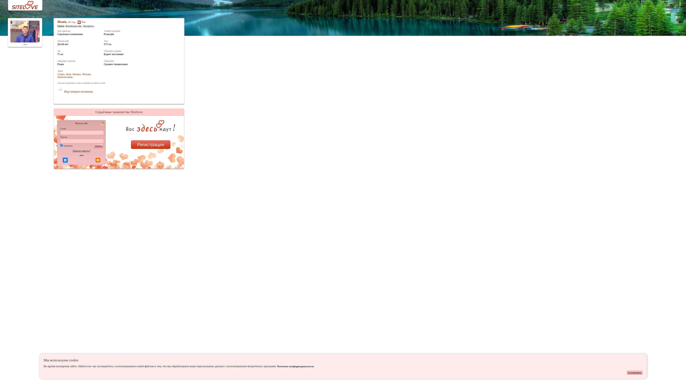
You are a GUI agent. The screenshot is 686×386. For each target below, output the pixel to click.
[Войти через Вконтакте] (65, 160)
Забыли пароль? (81, 151)
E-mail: (63, 128)
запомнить (68, 146)
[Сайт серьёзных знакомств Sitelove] (22, 4)
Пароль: (63, 137)
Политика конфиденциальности (295, 366)
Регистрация (150, 144)
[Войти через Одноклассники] (97, 160)
